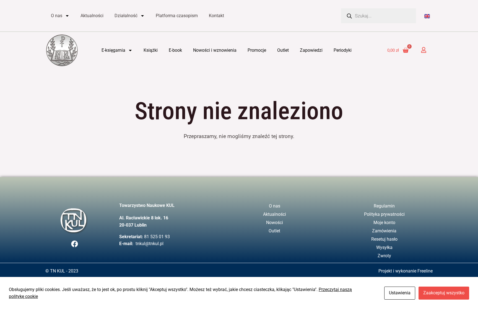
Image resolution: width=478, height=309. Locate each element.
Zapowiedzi (311, 50)
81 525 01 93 (157, 236)
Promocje (257, 50)
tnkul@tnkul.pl (149, 243)
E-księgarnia (113, 50)
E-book (175, 50)
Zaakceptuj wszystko (443, 292)
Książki (151, 50)
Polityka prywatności (384, 214)
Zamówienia (384, 230)
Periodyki (343, 50)
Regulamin (384, 206)
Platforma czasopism (177, 15)
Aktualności (91, 15)
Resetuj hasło (384, 239)
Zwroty (384, 255)
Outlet (283, 50)
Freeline (425, 271)
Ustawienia (400, 292)
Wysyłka (384, 247)
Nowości (274, 222)
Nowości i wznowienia (215, 50)
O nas (56, 15)
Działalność (126, 15)
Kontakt (216, 15)
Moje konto (384, 222)
